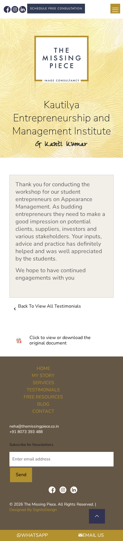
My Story (43, 375)
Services (43, 383)
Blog (43, 404)
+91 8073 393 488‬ (26, 431)
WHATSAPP (34, 535)
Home (43, 368)
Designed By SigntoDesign (33, 509)
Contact (43, 411)
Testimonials (43, 390)
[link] (61, 64)
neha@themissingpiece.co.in (34, 426)
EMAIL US (93, 535)
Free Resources (43, 397)
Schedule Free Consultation (56, 9)
